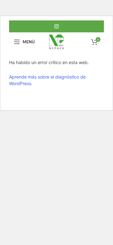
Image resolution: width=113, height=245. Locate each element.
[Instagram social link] (56, 26)
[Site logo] (56, 41)
